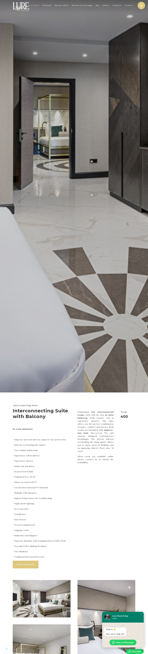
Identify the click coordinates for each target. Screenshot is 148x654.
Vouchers (117, 5)
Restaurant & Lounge (82, 5)
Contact (129, 5)
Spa (97, 5)
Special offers (62, 5)
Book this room (25, 565)
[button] (141, 614)
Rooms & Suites (31, 5)
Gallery (105, 5)
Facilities (47, 5)
